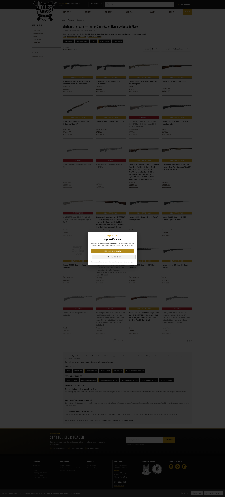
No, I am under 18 (113, 257)
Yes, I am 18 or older (112, 251)
